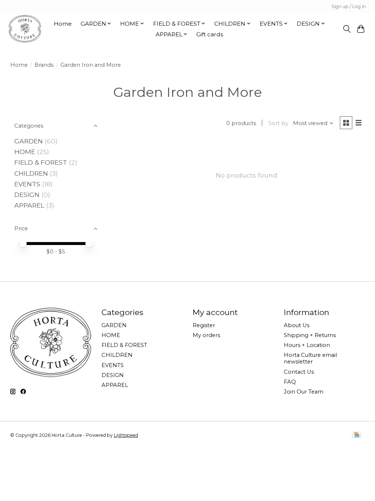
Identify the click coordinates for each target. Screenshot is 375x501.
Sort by (278, 123)
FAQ (290, 382)
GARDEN (28, 141)
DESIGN (27, 194)
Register (204, 325)
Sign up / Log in (348, 6)
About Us (296, 325)
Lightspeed (126, 435)
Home (63, 23)
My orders (206, 335)
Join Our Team (303, 391)
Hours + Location (307, 345)
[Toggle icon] (346, 29)
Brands (43, 65)
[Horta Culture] (25, 29)
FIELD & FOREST (40, 162)
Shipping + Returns (310, 335)
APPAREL (29, 205)
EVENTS (27, 184)
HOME (24, 152)
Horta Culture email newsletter (310, 358)
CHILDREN (31, 173)
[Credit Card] (356, 435)
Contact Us (299, 372)
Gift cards (209, 34)
